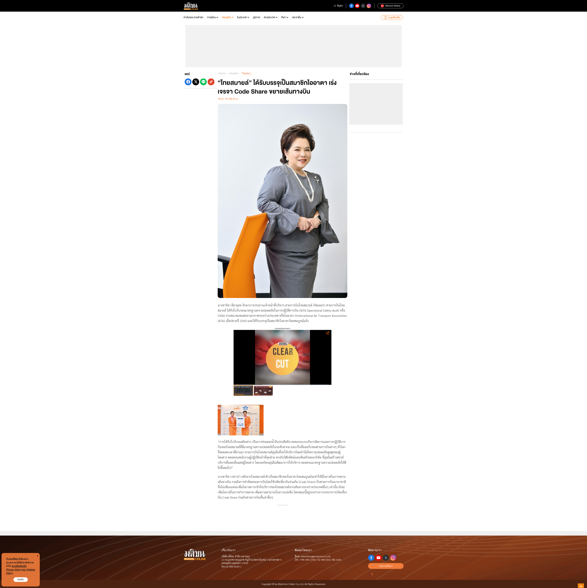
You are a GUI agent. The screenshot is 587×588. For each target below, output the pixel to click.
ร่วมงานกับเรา (386, 566)
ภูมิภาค (256, 17)
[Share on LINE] (203, 81)
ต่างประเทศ (269, 17)
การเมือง (211, 17)
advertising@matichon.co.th (315, 556)
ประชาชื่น (296, 17)
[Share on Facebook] (188, 81)
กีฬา (283, 17)
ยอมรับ (20, 579)
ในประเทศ (242, 17)
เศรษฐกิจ (226, 17)
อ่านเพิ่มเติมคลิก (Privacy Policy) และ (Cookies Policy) (20, 569)
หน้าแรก (222, 73)
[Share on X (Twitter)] (195, 81)
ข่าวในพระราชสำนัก (193, 17)
